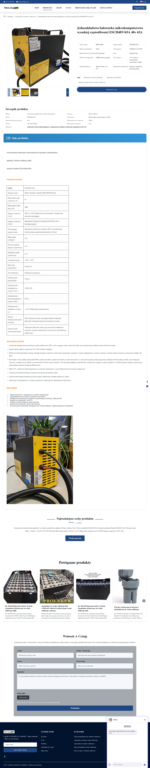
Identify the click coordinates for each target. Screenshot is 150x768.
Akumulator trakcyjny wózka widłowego (86, 740)
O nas (68, 8)
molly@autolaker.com (23, 2)
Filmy (59, 8)
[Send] (145, 764)
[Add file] (109, 764)
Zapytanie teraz (139, 8)
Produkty (47, 8)
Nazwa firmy (80, 661)
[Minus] (145, 720)
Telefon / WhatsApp (83, 650)
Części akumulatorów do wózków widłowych (87, 737)
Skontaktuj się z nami (85, 8)
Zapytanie (21, 672)
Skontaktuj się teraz (20, 618)
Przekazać (75, 708)
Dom (37, 8)
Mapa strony (44, 751)
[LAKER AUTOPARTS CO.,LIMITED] (12, 8)
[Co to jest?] (147, 386)
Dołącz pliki (21, 693)
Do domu (44, 737)
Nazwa (19, 661)
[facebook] (5, 756)
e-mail (19, 650)
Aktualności (106, 8)
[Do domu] (4, 16)
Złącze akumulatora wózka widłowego (85, 747)
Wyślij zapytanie (75, 538)
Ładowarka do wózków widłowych (25, 16)
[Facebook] (137, 2)
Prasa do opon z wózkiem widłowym (84, 751)
